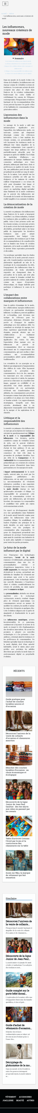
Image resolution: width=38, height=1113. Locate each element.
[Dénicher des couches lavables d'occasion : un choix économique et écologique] (19, 755)
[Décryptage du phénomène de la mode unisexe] (19, 1051)
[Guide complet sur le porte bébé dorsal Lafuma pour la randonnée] (19, 979)
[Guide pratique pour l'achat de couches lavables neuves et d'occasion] (19, 686)
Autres (11, 13)
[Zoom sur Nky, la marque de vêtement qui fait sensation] (19, 860)
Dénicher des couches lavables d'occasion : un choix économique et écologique (17, 771)
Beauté (20, 1100)
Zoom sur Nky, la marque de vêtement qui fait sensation (18, 875)
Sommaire (19, 58)
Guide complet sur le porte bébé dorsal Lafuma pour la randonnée (17, 995)
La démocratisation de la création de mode (18, 63)
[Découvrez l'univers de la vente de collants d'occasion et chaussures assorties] (19, 721)
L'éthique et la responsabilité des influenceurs (18, 71)
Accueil (3, 13)
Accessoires (25, 1097)
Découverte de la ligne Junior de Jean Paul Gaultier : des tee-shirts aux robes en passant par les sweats (18, 807)
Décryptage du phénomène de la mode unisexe (19, 1065)
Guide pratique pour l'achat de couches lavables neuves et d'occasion (15, 703)
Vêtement (10, 1097)
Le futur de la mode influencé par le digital (18, 73)
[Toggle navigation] (5, 4)
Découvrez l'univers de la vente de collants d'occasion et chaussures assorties (18, 737)
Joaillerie (8, 1100)
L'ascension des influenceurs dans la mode (18, 61)
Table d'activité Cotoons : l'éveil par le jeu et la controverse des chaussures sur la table (18, 842)
